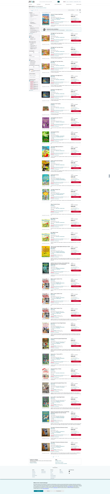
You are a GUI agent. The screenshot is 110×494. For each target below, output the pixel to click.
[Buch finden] (59, 1)
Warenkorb (33, 476)
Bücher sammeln (47, 4)
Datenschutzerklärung (53, 475)
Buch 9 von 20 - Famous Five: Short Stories (58, 417)
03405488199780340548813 (60, 358)
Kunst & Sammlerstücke (58, 4)
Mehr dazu (30, 33)
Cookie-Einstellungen (70, 486)
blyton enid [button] (33, 7)
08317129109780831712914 (60, 107)
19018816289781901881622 (60, 251)
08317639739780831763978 (60, 37)
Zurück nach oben (55, 467)
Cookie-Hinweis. (55, 487)
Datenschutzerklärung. (46, 488)
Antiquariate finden (68, 4)
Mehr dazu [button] (30, 90)
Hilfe (79, 1)
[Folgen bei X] (69, 473)
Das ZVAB (52, 471)
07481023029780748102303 (60, 222)
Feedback (109, 176)
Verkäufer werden (78, 4)
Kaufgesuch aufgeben (33, 462)
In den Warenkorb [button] (76, 21)
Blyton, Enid (53, 34)
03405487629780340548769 (60, 342)
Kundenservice (61, 472)
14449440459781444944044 (60, 416)
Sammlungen (38, 4)
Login (67, 1)
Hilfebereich (61, 471)
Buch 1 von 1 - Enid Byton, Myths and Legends (58, 252)
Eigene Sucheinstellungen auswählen (61, 463)
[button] (30, 10)
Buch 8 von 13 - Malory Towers (56, 283)
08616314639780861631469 (60, 164)
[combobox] (48, 1)
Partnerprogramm (43, 472)
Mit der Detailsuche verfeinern (41, 7)
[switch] (30, 70)
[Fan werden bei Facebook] (69, 471)
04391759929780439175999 (60, 208)
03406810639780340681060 (60, 18)
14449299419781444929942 (60, 297)
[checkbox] (29, 15)
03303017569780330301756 (60, 431)
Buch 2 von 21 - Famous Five (56, 343)
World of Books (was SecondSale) (58, 21)
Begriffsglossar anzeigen (59, 462)
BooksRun (54, 315)
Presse (51, 472)
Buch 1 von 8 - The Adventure (56, 432)
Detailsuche (30, 4)
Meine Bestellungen (34, 475)
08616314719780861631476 (60, 150)
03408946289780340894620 (60, 268)
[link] (80, 10)
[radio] (29, 38)
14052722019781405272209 (60, 193)
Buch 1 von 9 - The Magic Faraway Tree (57, 136)
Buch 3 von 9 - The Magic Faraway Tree (57, 194)
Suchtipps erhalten (58, 460)
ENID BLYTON (53, 219)
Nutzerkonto (71, 1)
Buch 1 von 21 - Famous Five (56, 19)
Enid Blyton (52, 15)
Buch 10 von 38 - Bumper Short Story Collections (59, 179)
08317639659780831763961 (60, 79)
